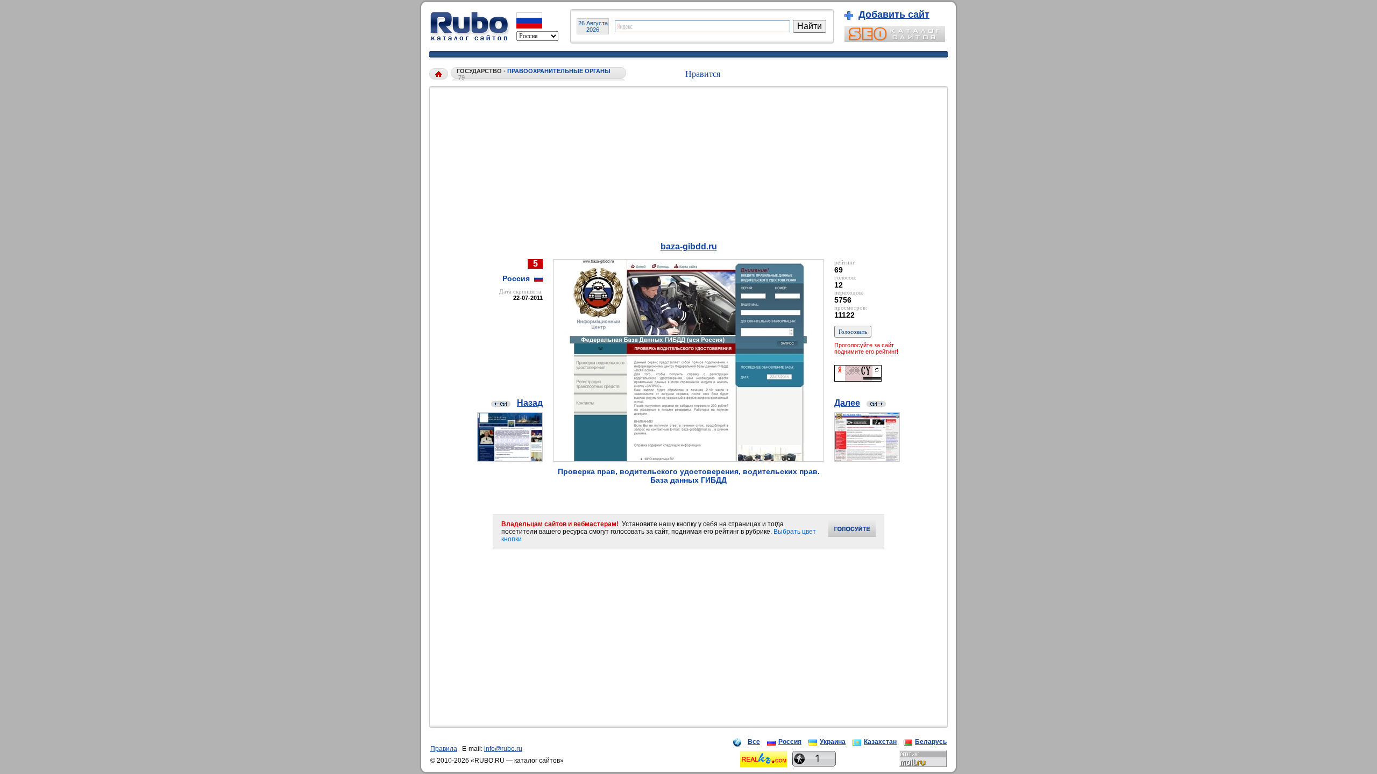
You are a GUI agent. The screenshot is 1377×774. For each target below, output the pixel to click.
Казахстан (880, 742)
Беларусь (931, 742)
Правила (443, 748)
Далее (847, 402)
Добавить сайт (893, 14)
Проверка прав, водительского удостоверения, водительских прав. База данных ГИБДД (689, 475)
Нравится (702, 73)
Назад (530, 402)
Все (754, 742)
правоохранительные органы (559, 71)
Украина (833, 742)
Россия (789, 742)
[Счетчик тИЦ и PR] (858, 378)
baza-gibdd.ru (689, 246)
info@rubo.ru (503, 748)
